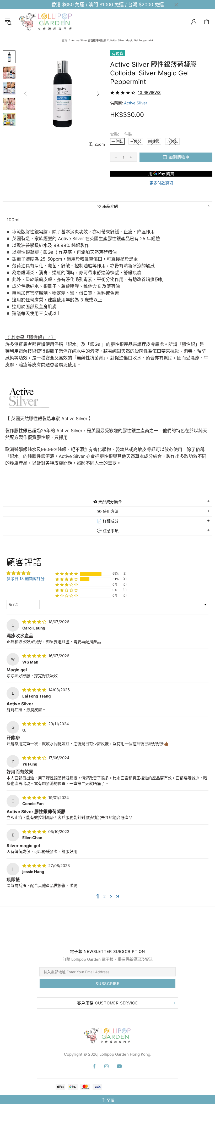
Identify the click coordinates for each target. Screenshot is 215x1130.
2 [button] (104, 896)
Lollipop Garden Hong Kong (45, 21)
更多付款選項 (161, 183)
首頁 (64, 40)
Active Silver (135, 102)
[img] (34, 621)
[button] (66, 573)
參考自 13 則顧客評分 (26, 578)
